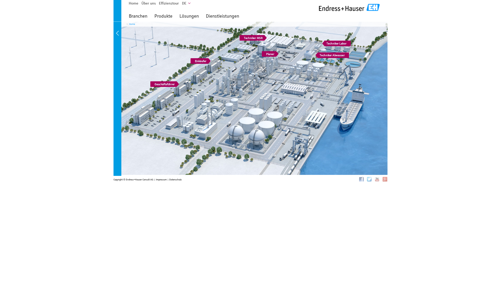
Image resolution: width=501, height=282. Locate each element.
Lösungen (189, 16)
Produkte (163, 16)
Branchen (138, 16)
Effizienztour (169, 3)
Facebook (361, 179)
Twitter (369, 179)
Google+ (385, 179)
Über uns (148, 3)
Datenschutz (175, 179)
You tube (377, 179)
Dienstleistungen (222, 16)
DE (184, 3)
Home (133, 3)
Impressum (161, 179)
